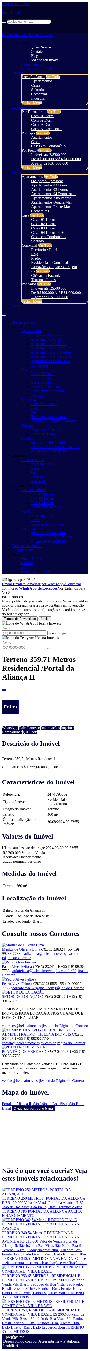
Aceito (45, 619)
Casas (35, 85)
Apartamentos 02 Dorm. (49, 185)
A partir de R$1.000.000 (49, 163)
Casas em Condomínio (48, 146)
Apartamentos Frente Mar (50, 207)
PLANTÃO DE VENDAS (23, 1051)
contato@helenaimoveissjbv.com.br (29, 1043)
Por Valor (29, 284)
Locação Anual (33, 77)
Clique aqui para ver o (33, 1108)
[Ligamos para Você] (18, 580)
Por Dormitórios (34, 112)
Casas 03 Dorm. (43, 228)
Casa (25, 215)
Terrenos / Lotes (43, 280)
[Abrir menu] (4, 314)
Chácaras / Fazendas (46, 275)
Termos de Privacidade (20, 619)
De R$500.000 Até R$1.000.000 (56, 159)
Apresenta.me (13, 1337)
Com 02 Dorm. (42, 120)
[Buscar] (4, 22)
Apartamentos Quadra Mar (51, 202)
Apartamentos (41, 81)
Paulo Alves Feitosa (17, 966)
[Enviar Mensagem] (49, 648)
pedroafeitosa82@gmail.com (32, 988)
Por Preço (29, 150)
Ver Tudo (53, 77)
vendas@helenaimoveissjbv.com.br (28, 1081)
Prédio (36, 258)
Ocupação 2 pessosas (47, 181)
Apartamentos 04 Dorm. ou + (53, 194)
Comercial (39, 94)
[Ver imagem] (45, 693)
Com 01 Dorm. (42, 116)
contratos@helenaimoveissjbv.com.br (30, 1026)
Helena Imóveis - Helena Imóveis (27, 35)
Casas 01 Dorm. (43, 220)
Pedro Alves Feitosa (17, 984)
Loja (34, 254)
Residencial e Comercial (49, 263)
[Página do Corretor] (23, 945)
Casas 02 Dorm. (43, 224)
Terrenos (28, 271)
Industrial (38, 98)
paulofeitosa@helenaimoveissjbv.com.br (41, 971)
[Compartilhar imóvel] (4, 690)
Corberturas (40, 211)
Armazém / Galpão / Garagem (54, 267)
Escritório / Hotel (44, 250)
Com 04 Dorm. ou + (46, 129)
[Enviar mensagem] (64, 634)
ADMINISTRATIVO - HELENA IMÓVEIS (36, 1034)
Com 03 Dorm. (42, 124)
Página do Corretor (16, 958)
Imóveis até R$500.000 (48, 155)
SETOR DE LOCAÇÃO (21, 997)
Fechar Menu (32, 103)
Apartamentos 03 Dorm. (49, 189)
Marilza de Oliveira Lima (21, 949)
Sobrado (37, 90)
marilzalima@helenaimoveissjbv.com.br (51, 954)
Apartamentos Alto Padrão (51, 198)
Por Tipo (28, 133)
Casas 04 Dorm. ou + (47, 232)
